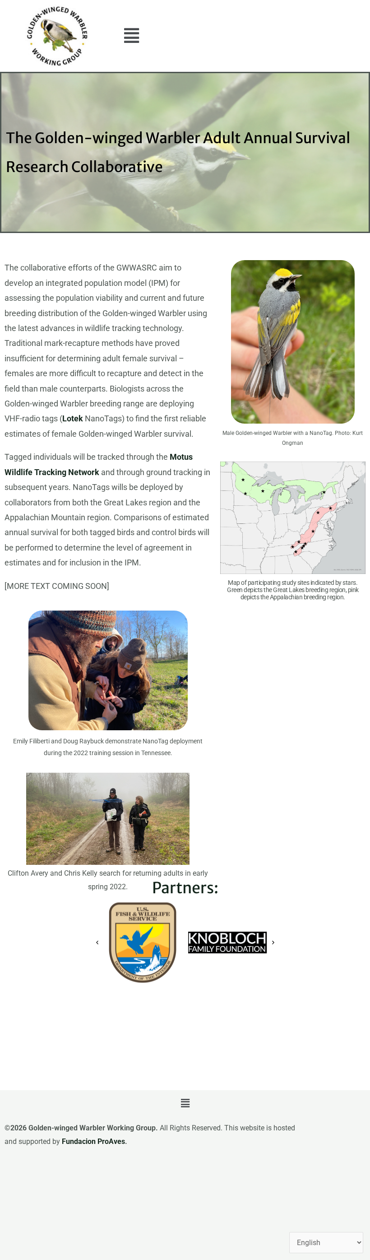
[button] (131, 36)
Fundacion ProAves (93, 1141)
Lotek (72, 418)
